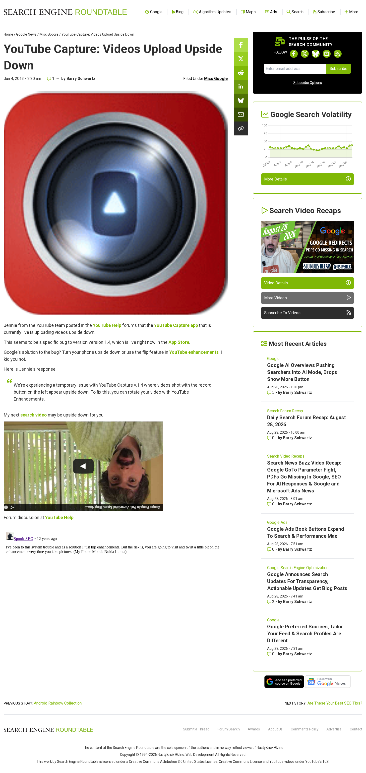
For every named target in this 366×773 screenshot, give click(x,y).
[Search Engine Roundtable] (48, 731)
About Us (275, 729)
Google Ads (277, 522)
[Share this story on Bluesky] (241, 101)
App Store (179, 342)
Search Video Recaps (286, 456)
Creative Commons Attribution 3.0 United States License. (173, 762)
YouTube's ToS (317, 762)
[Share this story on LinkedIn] (241, 87)
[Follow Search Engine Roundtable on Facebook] (294, 54)
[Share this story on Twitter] (241, 59)
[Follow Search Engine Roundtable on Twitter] (305, 54)
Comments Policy (304, 729)
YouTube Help (107, 325)
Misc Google (49, 34)
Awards (254, 729)
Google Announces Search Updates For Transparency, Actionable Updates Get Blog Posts (307, 581)
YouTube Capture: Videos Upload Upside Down (97, 34)
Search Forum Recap (285, 411)
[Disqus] (116, 592)
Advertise (334, 729)
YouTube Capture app (176, 325)
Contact (356, 729)
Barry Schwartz (80, 78)
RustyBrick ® (168, 755)
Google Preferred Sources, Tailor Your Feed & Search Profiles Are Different (305, 634)
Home (8, 34)
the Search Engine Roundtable (131, 748)
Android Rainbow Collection (58, 703)
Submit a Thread (196, 729)
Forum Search (229, 729)
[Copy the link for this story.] (241, 128)
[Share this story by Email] (241, 114)
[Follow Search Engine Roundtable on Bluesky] (316, 54)
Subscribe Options (307, 83)
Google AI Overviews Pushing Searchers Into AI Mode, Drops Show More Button (302, 372)
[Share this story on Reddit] (241, 73)
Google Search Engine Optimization (297, 567)
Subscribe (338, 68)
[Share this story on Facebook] (241, 45)
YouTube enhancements (194, 352)
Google (273, 358)
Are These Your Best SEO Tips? (334, 703)
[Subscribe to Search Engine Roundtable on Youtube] (327, 54)
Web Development (199, 755)
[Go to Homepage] (65, 12)
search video (33, 414)
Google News (26, 34)
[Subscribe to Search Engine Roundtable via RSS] (338, 54)
